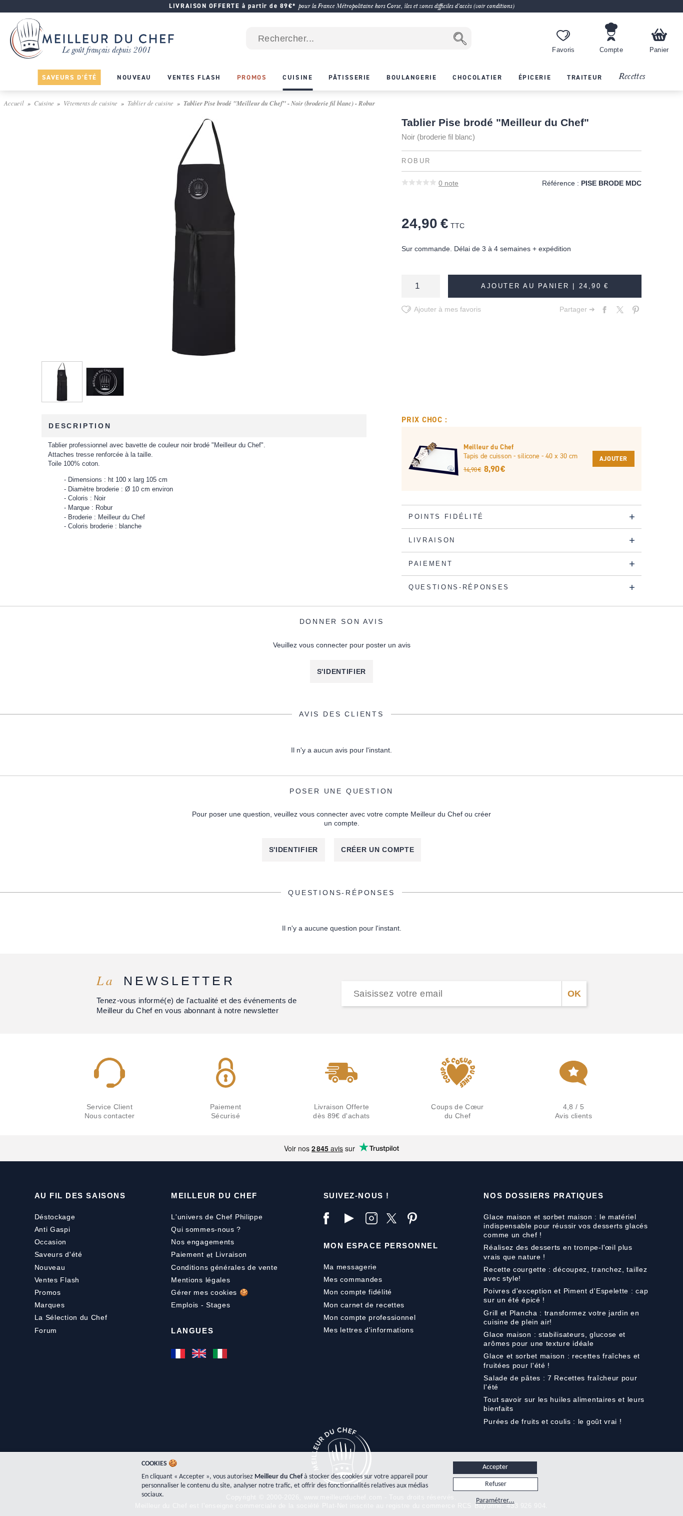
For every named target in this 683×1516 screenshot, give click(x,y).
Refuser (495, 1484)
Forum (46, 1330)
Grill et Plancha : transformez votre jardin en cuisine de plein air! (561, 1317)
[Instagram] (374, 1218)
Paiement (187, 1254)
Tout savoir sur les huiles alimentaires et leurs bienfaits (564, 1403)
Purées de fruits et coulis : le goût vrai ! (553, 1421)
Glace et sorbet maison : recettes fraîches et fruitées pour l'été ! (562, 1360)
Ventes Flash (57, 1280)
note (448, 183)
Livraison (231, 1254)
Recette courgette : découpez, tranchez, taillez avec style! (565, 1273)
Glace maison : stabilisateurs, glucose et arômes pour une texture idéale (555, 1338)
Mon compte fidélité (358, 1292)
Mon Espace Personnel (381, 1245)
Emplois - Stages (200, 1305)
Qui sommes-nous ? (206, 1229)
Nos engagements (202, 1242)
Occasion (50, 1242)
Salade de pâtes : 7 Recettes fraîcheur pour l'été (560, 1382)
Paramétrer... (495, 1500)
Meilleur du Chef (214, 1195)
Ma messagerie (350, 1267)
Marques (49, 1305)
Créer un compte (377, 850)
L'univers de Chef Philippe (216, 1217)
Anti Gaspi (52, 1229)
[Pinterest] (416, 1218)
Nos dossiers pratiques (544, 1195)
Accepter (495, 1467)
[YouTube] (352, 1218)
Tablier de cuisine (151, 103)
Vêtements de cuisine (91, 103)
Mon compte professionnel (370, 1317)
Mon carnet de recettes (364, 1305)
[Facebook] (332, 1218)
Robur (416, 161)
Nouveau (50, 1267)
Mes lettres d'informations (369, 1330)
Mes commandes (353, 1279)
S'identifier (341, 671)
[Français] (179, 1353)
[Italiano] (221, 1353)
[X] (394, 1218)
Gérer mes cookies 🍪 (209, 1292)
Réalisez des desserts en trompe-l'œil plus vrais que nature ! (558, 1251)
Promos (47, 1292)
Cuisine (44, 103)
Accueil (14, 103)
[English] (200, 1353)
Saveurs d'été (58, 1254)
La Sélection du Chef (71, 1317)
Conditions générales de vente (224, 1267)
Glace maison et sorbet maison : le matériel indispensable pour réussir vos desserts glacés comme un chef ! (566, 1226)
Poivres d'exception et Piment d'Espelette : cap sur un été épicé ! (566, 1295)
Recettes (632, 77)
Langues (192, 1330)
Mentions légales (200, 1280)
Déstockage (55, 1217)
